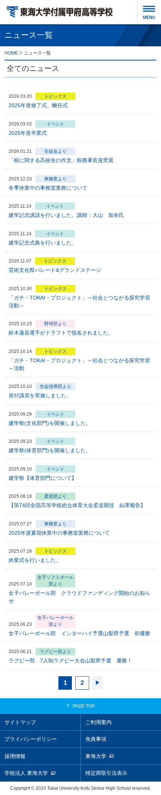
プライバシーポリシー (30, 739)
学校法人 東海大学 (26, 773)
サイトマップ (20, 722)
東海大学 (95, 756)
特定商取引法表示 (106, 773)
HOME (11, 52)
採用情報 (14, 756)
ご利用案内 (98, 722)
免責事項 (95, 739)
